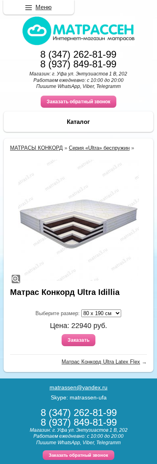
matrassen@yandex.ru (78, 387)
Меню (43, 7)
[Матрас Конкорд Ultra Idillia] (78, 220)
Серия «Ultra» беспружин (99, 148)
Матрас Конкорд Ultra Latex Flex (101, 362)
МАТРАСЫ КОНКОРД (36, 148)
